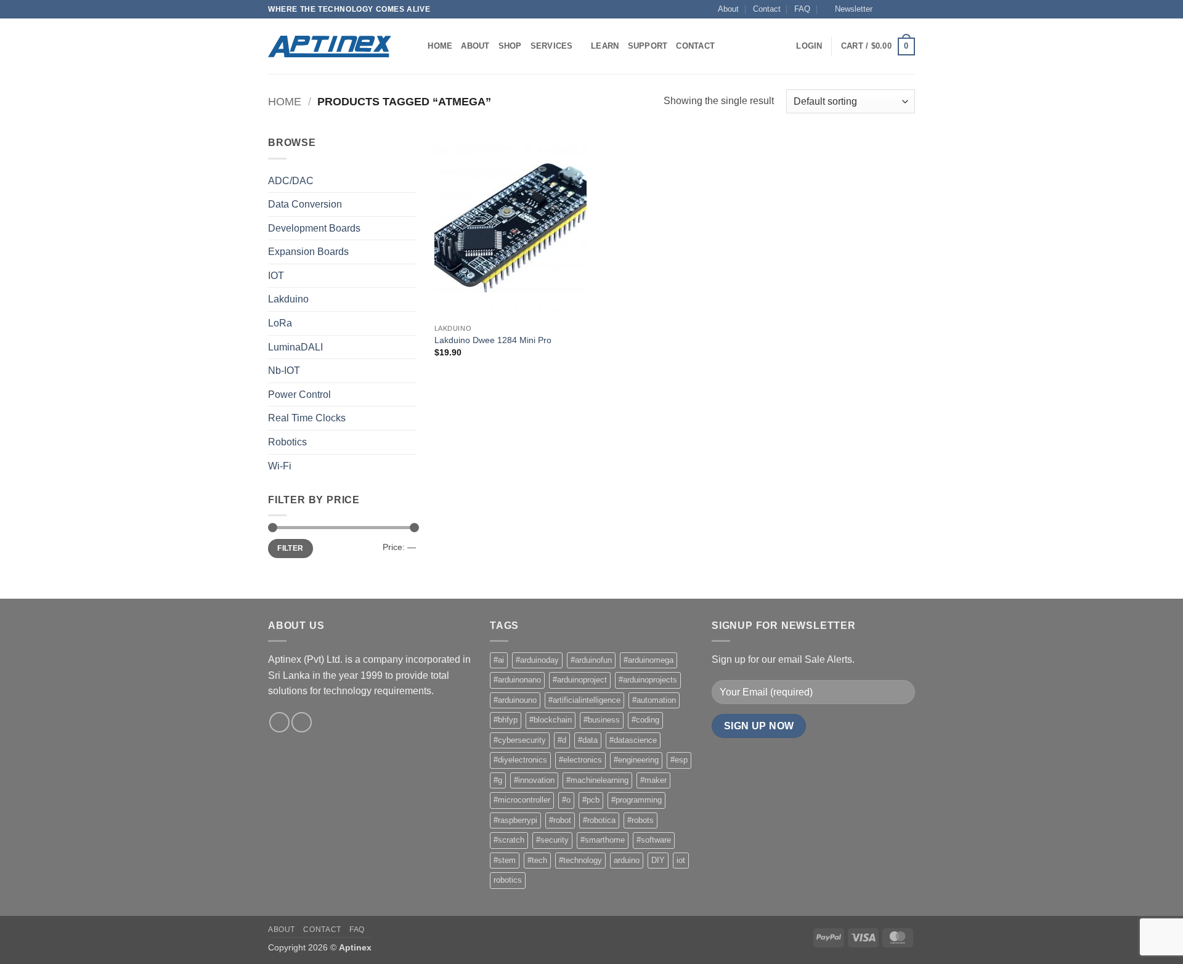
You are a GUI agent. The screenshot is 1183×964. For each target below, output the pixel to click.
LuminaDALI (295, 347)
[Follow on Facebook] (885, 9)
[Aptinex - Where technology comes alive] (329, 46)
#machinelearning (597, 780)
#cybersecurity (520, 740)
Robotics (287, 442)
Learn (605, 46)
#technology (580, 860)
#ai (499, 660)
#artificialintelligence (584, 700)
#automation (654, 700)
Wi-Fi (279, 466)
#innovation (534, 780)
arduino (627, 860)
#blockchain (550, 719)
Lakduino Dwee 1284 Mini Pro (492, 340)
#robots (640, 820)
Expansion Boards (308, 251)
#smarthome (602, 840)
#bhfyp (506, 719)
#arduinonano (517, 679)
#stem (505, 860)
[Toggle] (408, 180)
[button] (848, 9)
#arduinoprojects (648, 679)
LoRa (280, 323)
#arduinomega (648, 660)
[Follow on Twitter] (897, 9)
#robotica (599, 820)
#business (601, 719)
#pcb (591, 799)
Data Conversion (305, 204)
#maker (653, 780)
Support (648, 46)
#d (562, 740)
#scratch (509, 840)
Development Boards (314, 228)
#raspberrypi (515, 820)
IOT (276, 275)
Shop (510, 46)
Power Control (299, 394)
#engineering (636, 759)
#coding (645, 719)
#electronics (580, 759)
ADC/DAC (291, 181)
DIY (658, 860)
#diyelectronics (520, 759)
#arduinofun (591, 660)
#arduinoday (537, 660)
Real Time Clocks (307, 418)
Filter (290, 548)
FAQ (802, 9)
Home (440, 46)
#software (653, 840)
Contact (767, 9)
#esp (679, 759)
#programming (636, 799)
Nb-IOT (284, 370)
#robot (560, 820)
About (728, 9)
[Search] (414, 46)
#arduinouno (515, 700)
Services (552, 46)
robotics (508, 880)
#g (498, 780)
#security (552, 840)
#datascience (633, 740)
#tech (537, 860)
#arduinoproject (580, 679)
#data (588, 740)
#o (566, 799)
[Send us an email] (909, 9)
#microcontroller (522, 799)
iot (681, 860)
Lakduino (288, 299)
